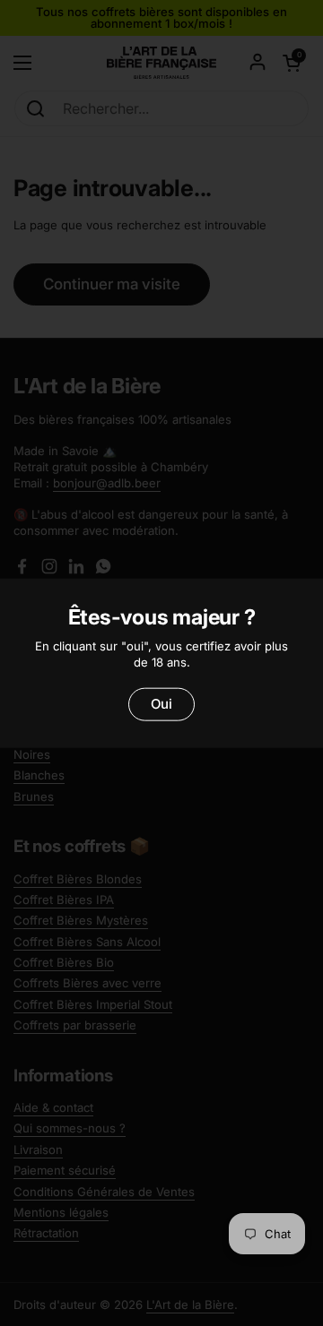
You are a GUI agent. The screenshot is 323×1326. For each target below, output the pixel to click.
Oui (161, 703)
